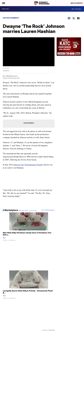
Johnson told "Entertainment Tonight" (28, 164)
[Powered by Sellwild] (51, 330)
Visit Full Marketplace (47, 210)
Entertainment (11, 18)
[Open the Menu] (3, 3)
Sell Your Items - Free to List (28, 210)
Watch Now (76, 3)
